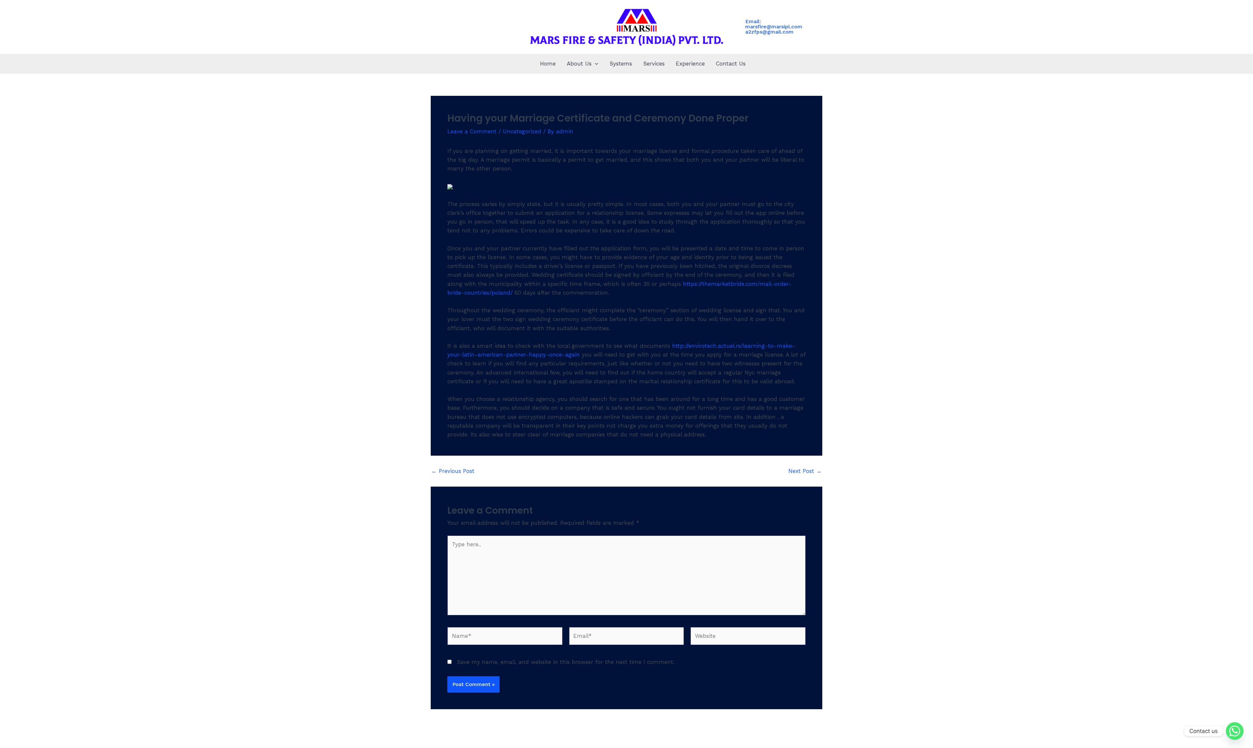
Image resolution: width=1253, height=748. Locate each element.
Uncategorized (522, 131)
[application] (595, 63)
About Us (579, 63)
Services (654, 63)
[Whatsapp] (1235, 731)
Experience (690, 63)
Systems (621, 63)
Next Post (805, 471)
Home (548, 63)
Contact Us (731, 63)
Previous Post (452, 471)
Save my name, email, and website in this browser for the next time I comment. (565, 662)
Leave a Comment (472, 131)
